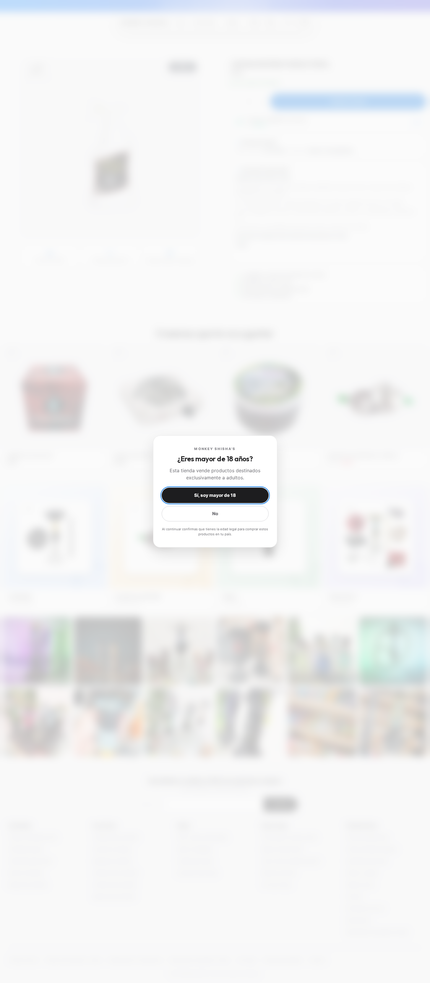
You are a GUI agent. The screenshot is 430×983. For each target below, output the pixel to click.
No (215, 513)
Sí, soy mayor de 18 (215, 495)
